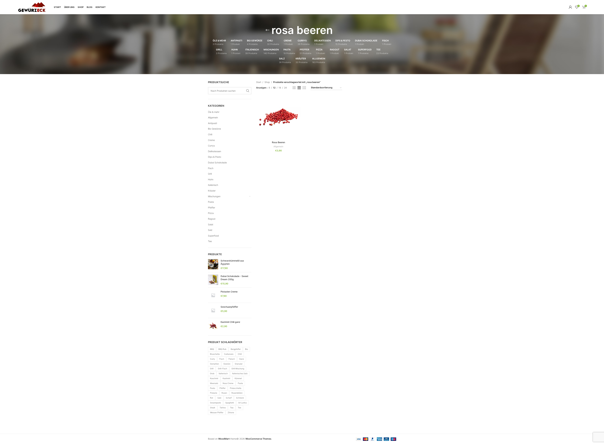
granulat (238, 364)
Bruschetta (215, 354)
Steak (212, 407)
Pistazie (213, 393)
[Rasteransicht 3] (299, 88)
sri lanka (242, 402)
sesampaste (215, 402)
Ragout (211, 218)
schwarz (240, 398)
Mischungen (214, 196)
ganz (241, 359)
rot (211, 398)
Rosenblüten (237, 393)
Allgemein (213, 117)
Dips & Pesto (214, 156)
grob (212, 373)
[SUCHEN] (247, 90)
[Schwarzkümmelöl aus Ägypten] (213, 264)
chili (240, 354)
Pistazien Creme (229, 291)
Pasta (211, 202)
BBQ (212, 349)
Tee (210, 241)
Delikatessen (214, 151)
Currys (211, 145)
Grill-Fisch (222, 368)
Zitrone (231, 412)
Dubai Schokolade (217, 162)
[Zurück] (267, 30)
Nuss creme (228, 383)
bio (246, 349)
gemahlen (214, 364)
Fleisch (231, 359)
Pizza (211, 213)
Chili (210, 134)
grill (211, 368)
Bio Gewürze (214, 128)
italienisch (213, 185)
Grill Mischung (237, 368)
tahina (223, 407)
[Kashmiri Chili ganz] (213, 325)
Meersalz (214, 383)
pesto (212, 388)
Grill (210, 173)
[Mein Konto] (570, 7)
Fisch (210, 168)
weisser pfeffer (216, 412)
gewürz (226, 364)
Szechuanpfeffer (229, 306)
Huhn (210, 179)
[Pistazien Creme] (213, 295)
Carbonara (228, 354)
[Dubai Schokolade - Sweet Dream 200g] (213, 280)
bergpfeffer (236, 349)
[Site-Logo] (32, 7)
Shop (267, 82)
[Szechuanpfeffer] (213, 310)
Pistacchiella (235, 388)
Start (258, 82)
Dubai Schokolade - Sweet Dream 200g (234, 278)
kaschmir (214, 378)
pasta (240, 383)
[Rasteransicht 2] (294, 88)
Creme (211, 140)
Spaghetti (229, 402)
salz (219, 398)
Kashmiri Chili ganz (230, 322)
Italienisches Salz (240, 373)
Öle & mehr (213, 112)
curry (212, 359)
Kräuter (212, 190)
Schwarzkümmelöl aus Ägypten (232, 262)
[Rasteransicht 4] (304, 88)
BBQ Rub (222, 349)
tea (231, 407)
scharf (229, 398)
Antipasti (212, 123)
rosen (224, 393)
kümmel (238, 378)
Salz (210, 230)
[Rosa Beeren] (278, 117)
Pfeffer (211, 207)
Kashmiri (226, 378)
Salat (210, 224)
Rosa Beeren (278, 142)
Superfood (213, 235)
